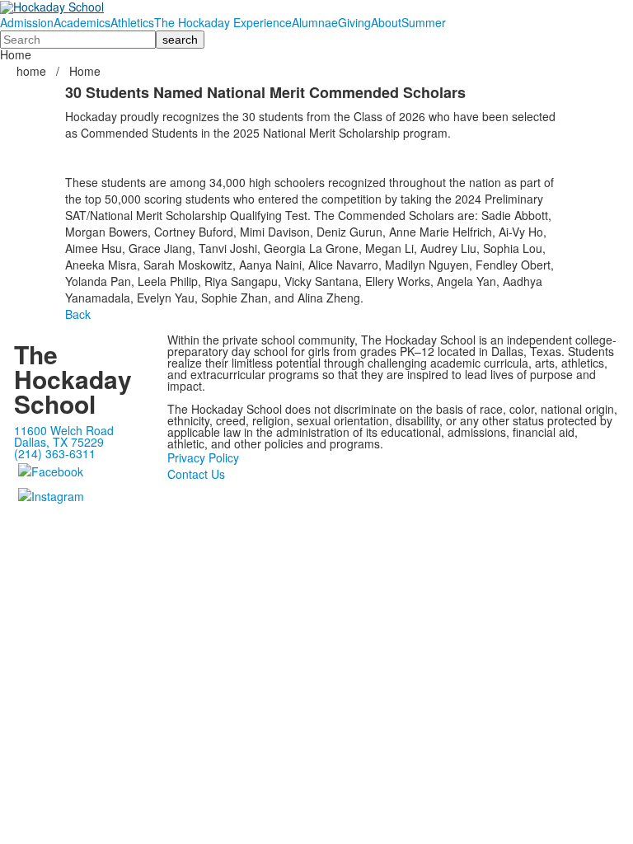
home (32, 71)
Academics (82, 22)
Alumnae (315, 22)
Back (78, 314)
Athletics (132, 22)
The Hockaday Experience (223, 22)
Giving (354, 22)
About (386, 22)
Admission (27, 22)
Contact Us (196, 474)
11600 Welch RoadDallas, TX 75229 (64, 436)
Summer (423, 22)
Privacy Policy (203, 457)
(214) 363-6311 (55, 453)
